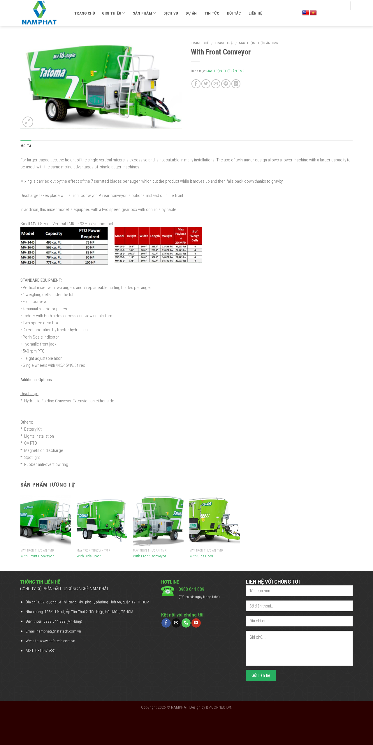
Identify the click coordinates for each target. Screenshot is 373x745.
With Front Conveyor (37, 556)
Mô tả (25, 146)
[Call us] (186, 623)
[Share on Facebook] (195, 83)
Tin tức (212, 13)
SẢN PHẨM (142, 13)
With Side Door (89, 556)
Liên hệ (256, 13)
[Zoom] (27, 122)
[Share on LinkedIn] (235, 83)
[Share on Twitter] (205, 83)
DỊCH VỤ (170, 13)
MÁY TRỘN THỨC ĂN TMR (258, 43)
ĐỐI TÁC (234, 13)
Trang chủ (84, 13)
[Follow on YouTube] (195, 623)
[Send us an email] (176, 623)
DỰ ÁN (191, 13)
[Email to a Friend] (215, 83)
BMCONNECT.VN (219, 707)
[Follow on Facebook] (165, 623)
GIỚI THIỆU (111, 13)
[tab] (25, 146)
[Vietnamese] (313, 13)
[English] (305, 13)
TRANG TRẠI (224, 43)
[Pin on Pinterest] (225, 83)
